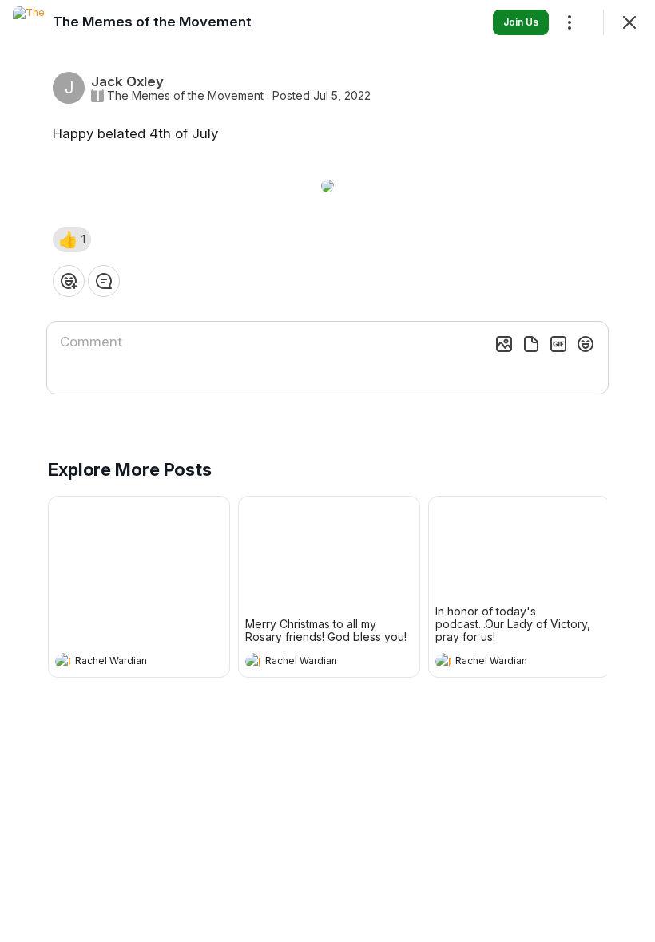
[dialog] (327, 471)
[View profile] (63, 661)
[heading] (123, 663)
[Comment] (104, 281)
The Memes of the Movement (185, 95)
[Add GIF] (558, 344)
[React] (69, 281)
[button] (72, 239)
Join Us (520, 22)
